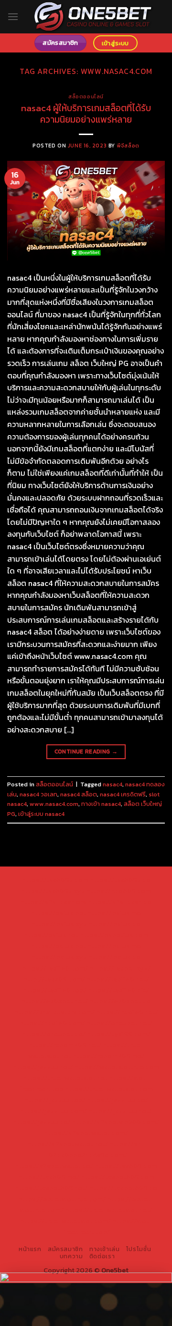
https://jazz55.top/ (55, 1100)
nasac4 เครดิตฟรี (123, 794)
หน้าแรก (30, 1249)
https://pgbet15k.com (114, 934)
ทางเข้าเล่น (104, 1249)
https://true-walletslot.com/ (65, 1221)
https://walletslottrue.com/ (62, 1199)
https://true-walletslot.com (109, 1089)
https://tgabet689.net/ (51, 1187)
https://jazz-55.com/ (53, 1111)
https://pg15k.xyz (59, 924)
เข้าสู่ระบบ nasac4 (41, 813)
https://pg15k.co (114, 924)
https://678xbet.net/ (55, 1001)
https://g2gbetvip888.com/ (115, 1122)
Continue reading (86, 751)
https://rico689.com (118, 891)
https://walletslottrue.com (117, 1067)
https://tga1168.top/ (54, 990)
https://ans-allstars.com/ (54, 1012)
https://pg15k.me (114, 913)
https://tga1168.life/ (118, 990)
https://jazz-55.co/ (117, 1100)
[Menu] (13, 16)
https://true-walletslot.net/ (108, 1210)
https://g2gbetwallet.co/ (54, 1165)
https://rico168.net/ (127, 1012)
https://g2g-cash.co (119, 902)
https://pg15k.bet (58, 913)
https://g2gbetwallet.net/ (67, 1143)
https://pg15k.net (51, 934)
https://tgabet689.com (117, 1176)
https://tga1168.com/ (55, 968)
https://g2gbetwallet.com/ (86, 1133)
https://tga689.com (126, 1165)
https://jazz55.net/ (43, 1067)
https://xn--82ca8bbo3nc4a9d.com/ (95, 1149)
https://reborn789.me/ (108, 1056)
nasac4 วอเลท (38, 794)
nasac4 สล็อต (78, 794)
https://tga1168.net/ (117, 979)
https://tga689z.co (120, 880)
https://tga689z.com (55, 880)
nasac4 (112, 784)
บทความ (71, 1256)
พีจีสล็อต (128, 145)
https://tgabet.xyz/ (119, 968)
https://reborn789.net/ (65, 1045)
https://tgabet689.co (123, 1187)
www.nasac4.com (54, 803)
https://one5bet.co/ (54, 1034)
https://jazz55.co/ (42, 1122)
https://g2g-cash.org (53, 902)
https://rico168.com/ (52, 1023)
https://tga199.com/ (118, 1034)
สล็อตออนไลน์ (86, 96)
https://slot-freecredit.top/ (107, 1226)
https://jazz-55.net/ (120, 1111)
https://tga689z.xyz (53, 891)
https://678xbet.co (119, 1001)
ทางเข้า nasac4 (101, 803)
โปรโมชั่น (138, 1249)
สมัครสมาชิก (65, 1249)
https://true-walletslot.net (65, 1078)
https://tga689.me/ (48, 1176)
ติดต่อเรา (102, 1256)
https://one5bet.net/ (119, 1023)
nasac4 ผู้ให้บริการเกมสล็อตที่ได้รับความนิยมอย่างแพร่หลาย (86, 114)
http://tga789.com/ (54, 979)
